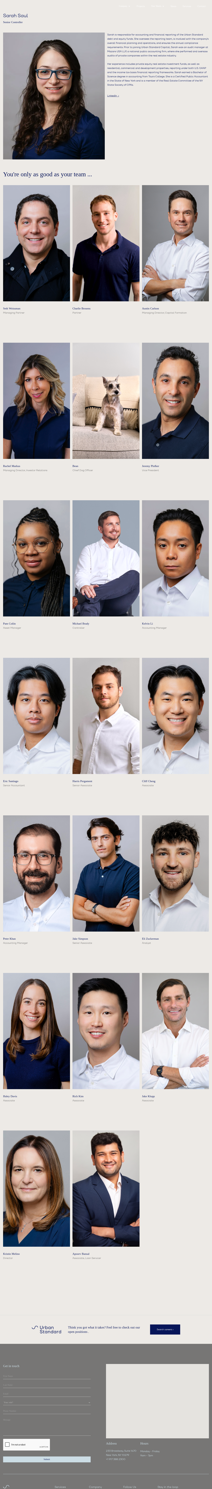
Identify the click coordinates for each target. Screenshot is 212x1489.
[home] (17, 6)
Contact (201, 6)
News (173, 6)
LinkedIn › (113, 95)
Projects (141, 6)
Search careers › (165, 1329)
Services (187, 6)
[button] (124, 6)
